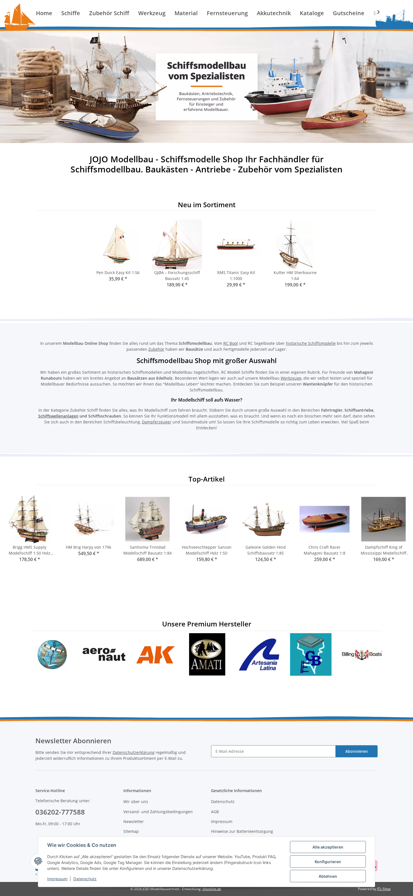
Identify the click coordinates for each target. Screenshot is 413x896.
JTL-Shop (384, 888)
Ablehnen (328, 876)
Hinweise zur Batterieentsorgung (242, 831)
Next (399, 532)
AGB (215, 811)
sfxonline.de (211, 888)
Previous (14, 532)
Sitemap (131, 831)
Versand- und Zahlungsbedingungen (158, 811)
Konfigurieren (328, 861)
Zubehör (156, 349)
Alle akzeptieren (327, 847)
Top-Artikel (207, 479)
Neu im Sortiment (206, 205)
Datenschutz (85, 878)
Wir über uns (135, 801)
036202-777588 (60, 812)
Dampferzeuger (156, 422)
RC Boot (230, 343)
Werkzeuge (291, 378)
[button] (375, 12)
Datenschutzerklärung (134, 752)
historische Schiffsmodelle (311, 343)
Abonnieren (356, 751)
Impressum (57, 878)
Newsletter (133, 821)
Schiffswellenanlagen (58, 416)
